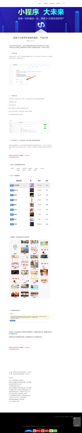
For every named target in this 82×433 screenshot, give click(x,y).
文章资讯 (58, 3)
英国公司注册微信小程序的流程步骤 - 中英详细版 (20, 382)
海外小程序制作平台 (15, 145)
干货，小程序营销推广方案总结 (16, 380)
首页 (40, 3)
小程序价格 (57, 416)
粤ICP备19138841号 (41, 428)
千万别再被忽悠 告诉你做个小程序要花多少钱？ (20, 395)
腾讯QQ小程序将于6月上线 (15, 384)
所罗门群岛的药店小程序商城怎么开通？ (18, 393)
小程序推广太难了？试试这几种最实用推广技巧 (19, 389)
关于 (64, 3)
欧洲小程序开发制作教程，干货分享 (21, 374)
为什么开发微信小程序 (14, 401)
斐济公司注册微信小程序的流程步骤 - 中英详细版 (20, 387)
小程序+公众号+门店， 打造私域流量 (17, 397)
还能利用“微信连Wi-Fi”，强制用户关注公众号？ (19, 391)
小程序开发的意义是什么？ (15, 386)
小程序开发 (51, 3)
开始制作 (46, 3)
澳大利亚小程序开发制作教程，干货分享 (22, 372)
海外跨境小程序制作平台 (31, 426)
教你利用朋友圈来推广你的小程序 (16, 399)
